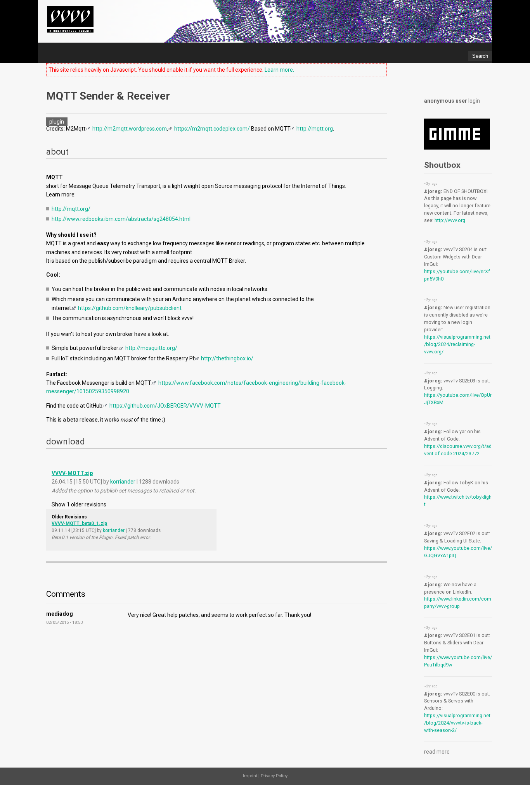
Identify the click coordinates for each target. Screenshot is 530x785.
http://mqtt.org (314, 129)
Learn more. (279, 70)
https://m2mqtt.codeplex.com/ (211, 129)
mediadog (59, 614)
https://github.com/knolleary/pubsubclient (130, 308)
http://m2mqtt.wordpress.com (129, 129)
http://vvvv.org (450, 220)
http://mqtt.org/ (71, 209)
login (474, 101)
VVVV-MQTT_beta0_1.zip (79, 523)
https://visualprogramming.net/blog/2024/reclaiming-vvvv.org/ (457, 344)
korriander (122, 482)
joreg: (435, 191)
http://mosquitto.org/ (151, 348)
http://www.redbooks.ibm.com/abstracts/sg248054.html (121, 219)
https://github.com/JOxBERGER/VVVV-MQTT (165, 406)
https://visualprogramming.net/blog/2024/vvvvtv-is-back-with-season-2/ (457, 723)
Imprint (250, 775)
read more (437, 752)
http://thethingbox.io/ (227, 358)
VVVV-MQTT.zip (72, 473)
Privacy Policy (274, 775)
